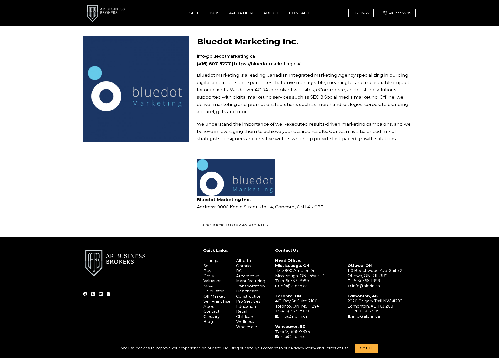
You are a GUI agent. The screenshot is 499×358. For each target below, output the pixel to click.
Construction (248, 296)
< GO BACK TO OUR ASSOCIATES (235, 225)
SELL (194, 12)
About (209, 306)
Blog (208, 321)
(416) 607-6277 (214, 63)
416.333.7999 (400, 13)
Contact (211, 311)
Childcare (245, 316)
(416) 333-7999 (294, 280)
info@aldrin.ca (294, 285)
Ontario (243, 265)
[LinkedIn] (101, 294)
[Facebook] (85, 294)
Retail (241, 311)
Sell (207, 265)
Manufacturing (250, 280)
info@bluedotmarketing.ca (226, 56)
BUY (213, 12)
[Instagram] (108, 294)
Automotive (247, 275)
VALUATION (240, 12)
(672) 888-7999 (295, 331)
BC (239, 270)
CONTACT (299, 12)
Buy (207, 270)
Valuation (212, 280)
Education (246, 306)
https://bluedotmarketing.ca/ (267, 63)
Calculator (213, 291)
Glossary (211, 316)
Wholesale (246, 326)
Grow (208, 275)
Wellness (245, 321)
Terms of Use (337, 348)
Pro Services (248, 301)
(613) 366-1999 (366, 280)
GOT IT (366, 348)
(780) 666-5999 (367, 311)
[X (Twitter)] (93, 294)
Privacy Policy (303, 348)
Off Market (214, 296)
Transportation (250, 286)
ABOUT (271, 12)
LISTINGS (360, 13)
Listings (210, 260)
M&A (208, 286)
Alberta (243, 260)
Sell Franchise (217, 301)
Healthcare (247, 291)
